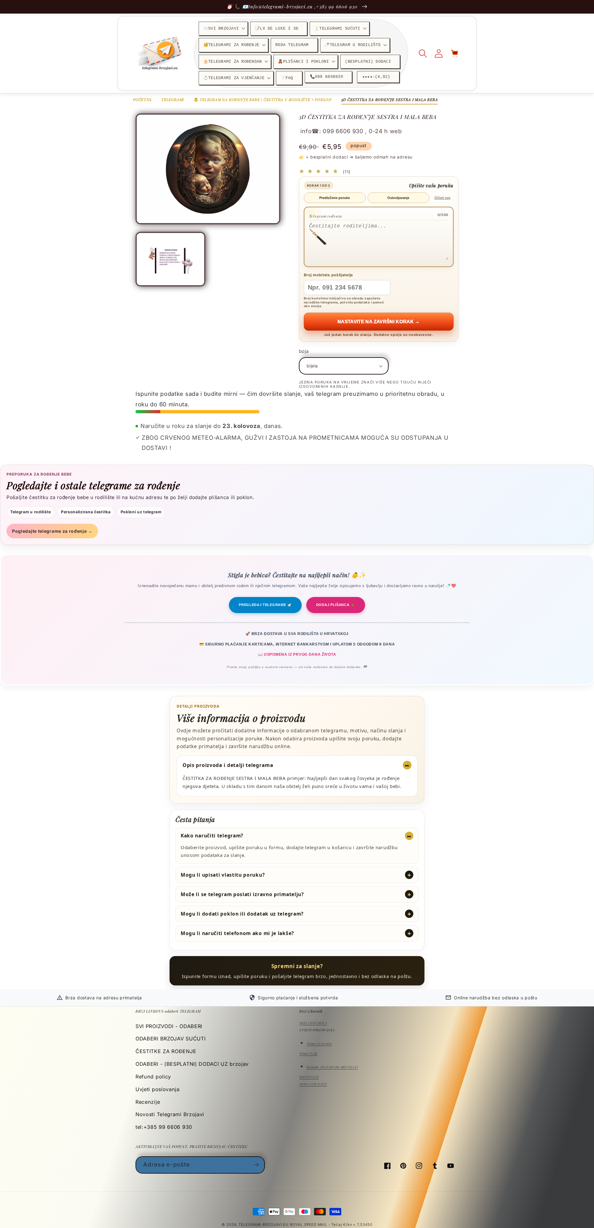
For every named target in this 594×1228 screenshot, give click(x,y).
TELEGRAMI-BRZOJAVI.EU (264, 1224)
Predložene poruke (334, 198)
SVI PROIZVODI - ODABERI (169, 1026)
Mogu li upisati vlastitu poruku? (223, 874)
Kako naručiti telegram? (212, 835)
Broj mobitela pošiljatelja (328, 275)
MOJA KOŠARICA (313, 1023)
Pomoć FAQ (308, 1053)
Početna (142, 99)
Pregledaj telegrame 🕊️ (265, 605)
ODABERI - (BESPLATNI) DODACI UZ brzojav (192, 1064)
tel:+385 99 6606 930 (164, 1127)
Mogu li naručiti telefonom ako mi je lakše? (237, 933)
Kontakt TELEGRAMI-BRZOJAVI (332, 1067)
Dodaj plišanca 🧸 (335, 605)
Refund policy (153, 1076)
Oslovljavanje (398, 198)
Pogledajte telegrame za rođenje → (52, 531)
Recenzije (148, 1102)
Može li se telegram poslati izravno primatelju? (242, 894)
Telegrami (172, 99)
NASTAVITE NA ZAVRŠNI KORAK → (379, 321)
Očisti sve (442, 198)
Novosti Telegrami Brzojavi (170, 1114)
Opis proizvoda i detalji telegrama (228, 765)
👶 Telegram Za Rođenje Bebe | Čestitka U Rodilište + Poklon (263, 99)
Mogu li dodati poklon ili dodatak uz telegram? (242, 913)
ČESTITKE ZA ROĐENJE (166, 1051)
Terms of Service (319, 1043)
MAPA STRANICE (313, 1084)
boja (304, 351)
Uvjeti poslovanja (158, 1089)
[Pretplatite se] (256, 1165)
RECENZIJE (309, 1077)
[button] (223, 29)
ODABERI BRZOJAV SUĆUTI (170, 1038)
